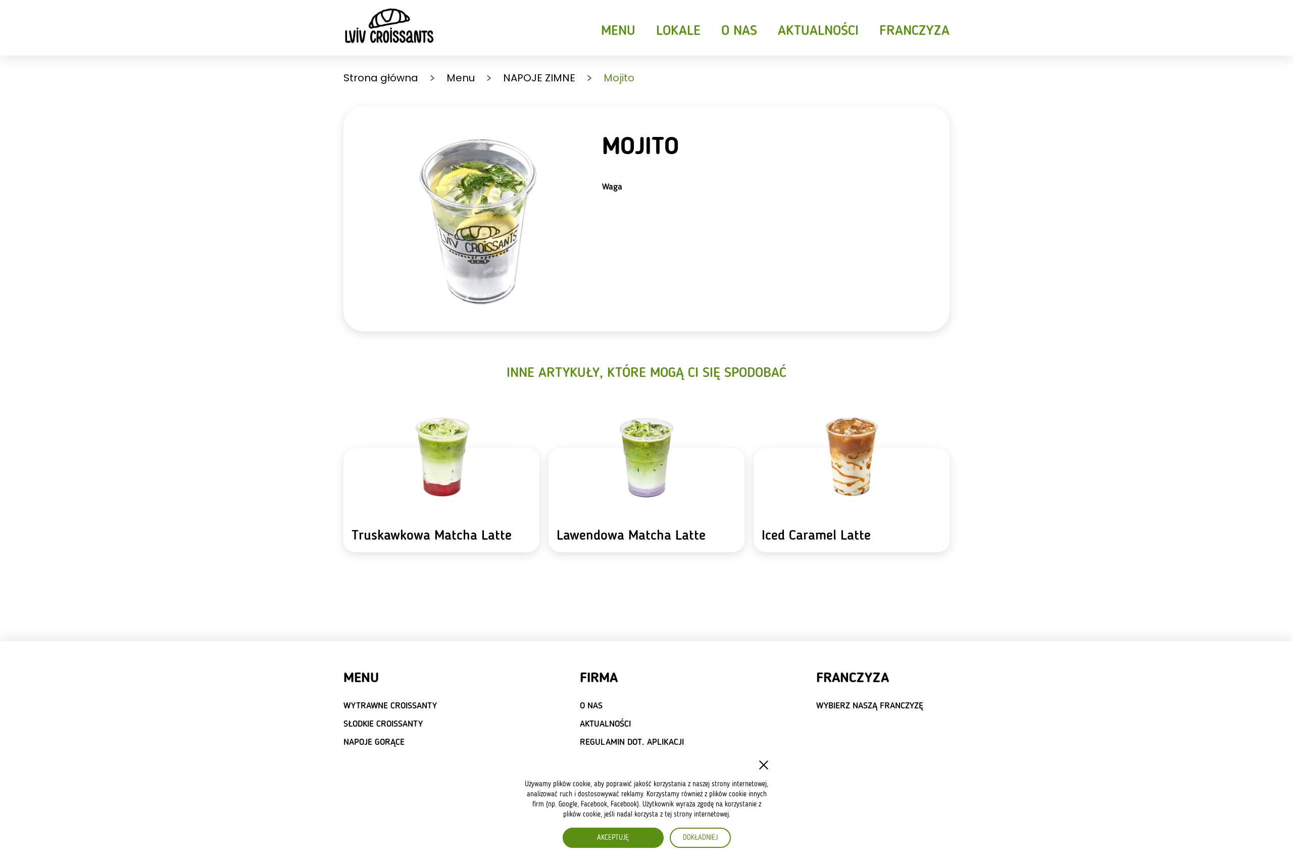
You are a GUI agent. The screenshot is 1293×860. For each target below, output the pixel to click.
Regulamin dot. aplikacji (632, 742)
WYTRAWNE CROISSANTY (390, 705)
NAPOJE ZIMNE (539, 78)
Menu (618, 31)
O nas (739, 31)
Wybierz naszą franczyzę (869, 705)
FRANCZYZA (852, 679)
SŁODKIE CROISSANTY (383, 724)
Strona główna (380, 78)
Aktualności (818, 31)
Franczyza (914, 31)
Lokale (678, 31)
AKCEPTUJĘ (613, 837)
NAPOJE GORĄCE (374, 742)
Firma (599, 679)
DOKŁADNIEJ (700, 837)
